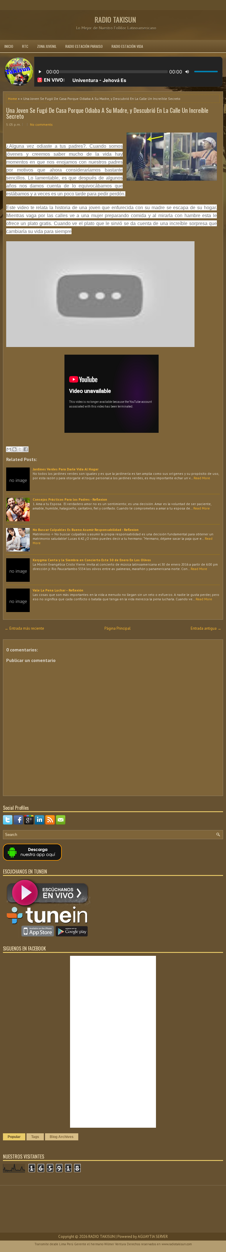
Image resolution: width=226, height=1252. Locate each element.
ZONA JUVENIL (46, 46)
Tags (35, 1137)
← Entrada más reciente (24, 628)
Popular (14, 1137)
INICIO (8, 46)
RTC (25, 46)
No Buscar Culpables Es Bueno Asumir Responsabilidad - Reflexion (86, 529)
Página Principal (117, 628)
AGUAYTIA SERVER (153, 1236)
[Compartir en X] (20, 449)
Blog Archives (62, 1137)
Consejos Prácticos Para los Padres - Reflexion (70, 499)
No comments (41, 124)
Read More (202, 478)
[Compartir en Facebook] (26, 449)
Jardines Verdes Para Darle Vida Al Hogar (65, 469)
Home (12, 98)
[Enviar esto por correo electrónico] (9, 449)
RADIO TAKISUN (115, 19)
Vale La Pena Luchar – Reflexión (58, 590)
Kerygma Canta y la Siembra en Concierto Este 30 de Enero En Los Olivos (92, 560)
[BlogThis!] (14, 449)
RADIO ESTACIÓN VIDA (127, 46)
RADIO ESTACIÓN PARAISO (84, 46)
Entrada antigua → (206, 628)
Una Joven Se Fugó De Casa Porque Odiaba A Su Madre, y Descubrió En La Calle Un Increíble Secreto (107, 113)
